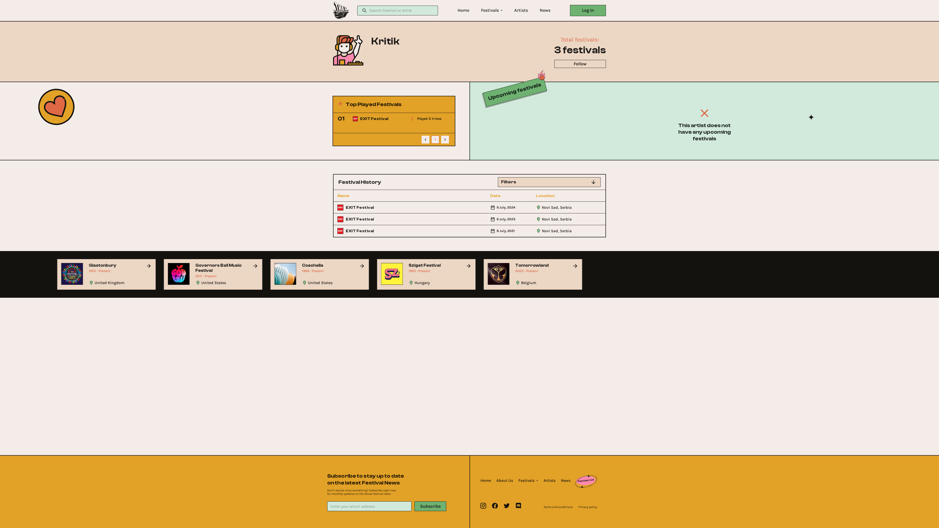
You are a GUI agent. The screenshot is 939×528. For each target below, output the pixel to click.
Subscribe (430, 506)
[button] (463, 10)
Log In (588, 10)
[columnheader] (364, 196)
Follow (580, 63)
